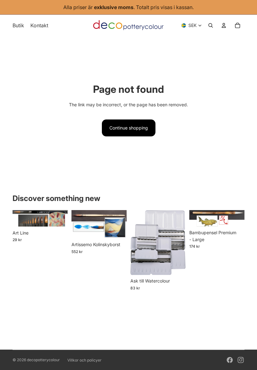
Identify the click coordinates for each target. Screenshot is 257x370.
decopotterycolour (43, 359)
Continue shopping (128, 127)
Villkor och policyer (84, 360)
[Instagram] (240, 360)
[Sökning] (211, 25)
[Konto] (224, 25)
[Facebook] (229, 360)
